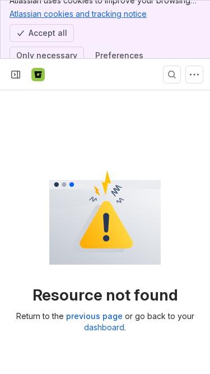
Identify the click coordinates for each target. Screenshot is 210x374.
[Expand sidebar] (16, 75)
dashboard (104, 327)
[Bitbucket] (38, 75)
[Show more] (194, 75)
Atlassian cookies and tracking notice (78, 14)
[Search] (172, 75)
